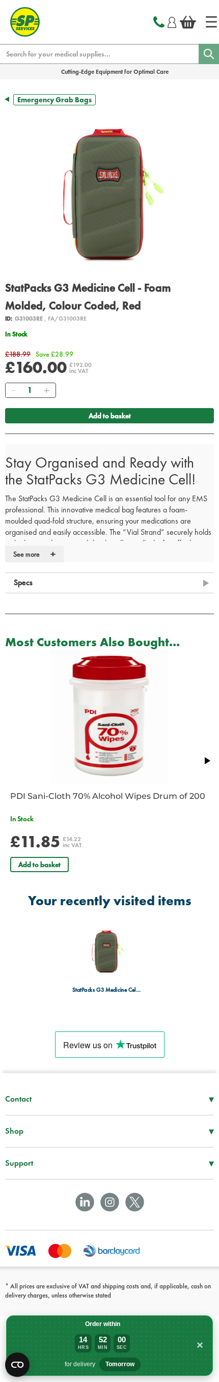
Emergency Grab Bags (54, 99)
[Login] (172, 20)
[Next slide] (207, 761)
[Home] (211, 22)
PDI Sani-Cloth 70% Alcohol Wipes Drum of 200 (107, 796)
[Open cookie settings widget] (17, 1364)
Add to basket (110, 415)
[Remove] (13, 390)
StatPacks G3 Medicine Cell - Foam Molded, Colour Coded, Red (106, 989)
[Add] (46, 390)
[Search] (209, 54)
